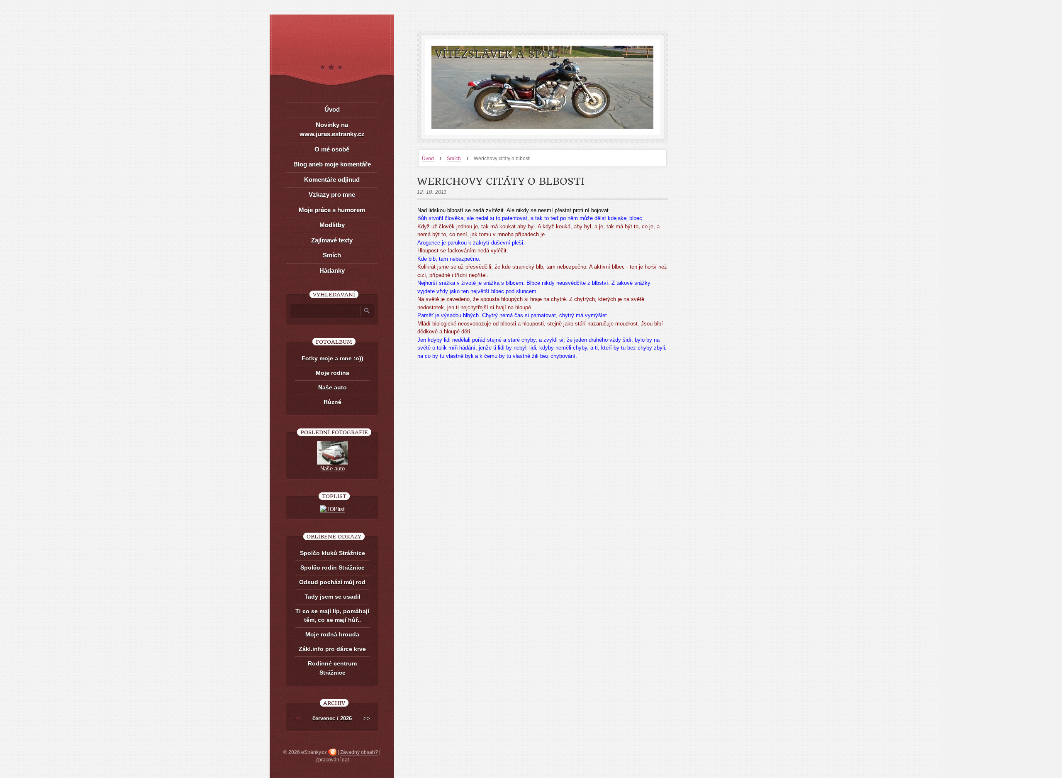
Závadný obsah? (359, 752)
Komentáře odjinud (332, 179)
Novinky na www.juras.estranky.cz (332, 129)
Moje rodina (332, 372)
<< (298, 718)
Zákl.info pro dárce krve (332, 649)
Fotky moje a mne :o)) (332, 358)
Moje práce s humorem (332, 209)
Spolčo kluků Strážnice (332, 553)
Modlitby (332, 224)
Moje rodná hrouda (332, 634)
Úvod (428, 158)
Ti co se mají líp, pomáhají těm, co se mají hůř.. (332, 615)
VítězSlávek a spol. (497, 54)
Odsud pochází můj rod (332, 582)
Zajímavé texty (332, 240)
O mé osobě (331, 149)
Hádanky (332, 270)
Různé (332, 402)
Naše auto (332, 387)
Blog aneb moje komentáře (332, 164)
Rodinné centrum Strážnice (332, 667)
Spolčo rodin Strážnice (332, 567)
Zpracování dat (332, 760)
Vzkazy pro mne (332, 194)
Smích (454, 158)
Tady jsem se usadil (332, 596)
